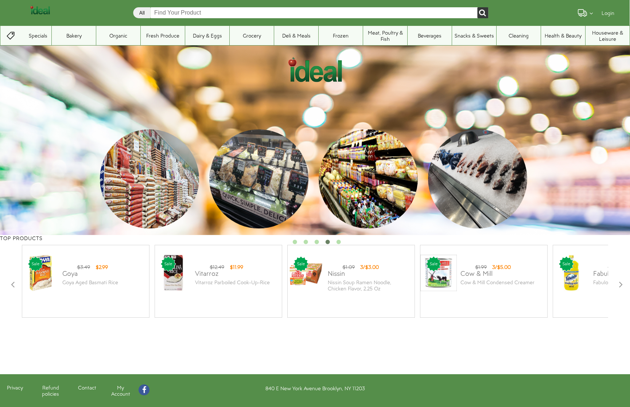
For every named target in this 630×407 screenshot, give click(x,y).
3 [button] (316, 243)
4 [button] (327, 243)
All (142, 13)
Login (608, 13)
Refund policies (50, 390)
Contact (87, 387)
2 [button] (305, 243)
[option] (150, 179)
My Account (120, 390)
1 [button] (294, 243)
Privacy (15, 387)
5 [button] (338, 243)
